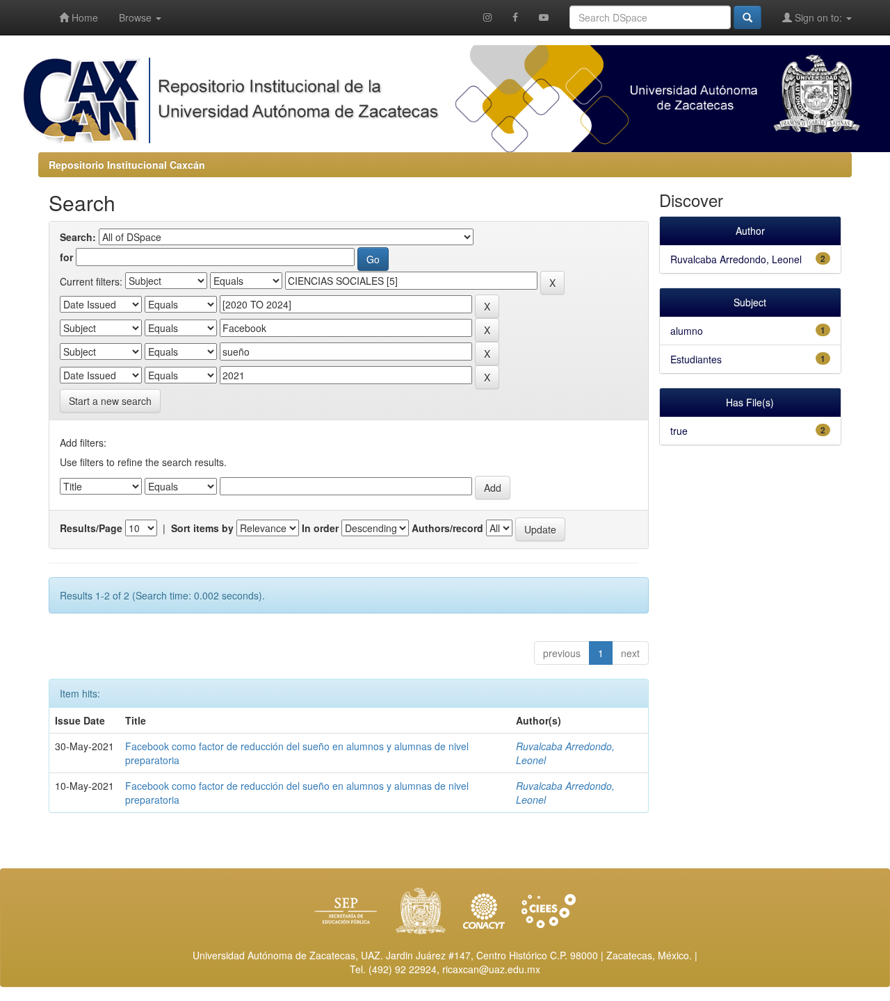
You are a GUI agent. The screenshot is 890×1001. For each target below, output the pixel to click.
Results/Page (91, 528)
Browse (136, 17)
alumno (686, 331)
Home (83, 17)
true (679, 431)
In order (320, 528)
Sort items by (202, 528)
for (66, 257)
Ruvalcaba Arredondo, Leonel (736, 259)
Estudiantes (696, 359)
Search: (78, 237)
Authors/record (447, 528)
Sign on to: (818, 17)
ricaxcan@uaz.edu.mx (491, 969)
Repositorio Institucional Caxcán (127, 165)
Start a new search (110, 401)
